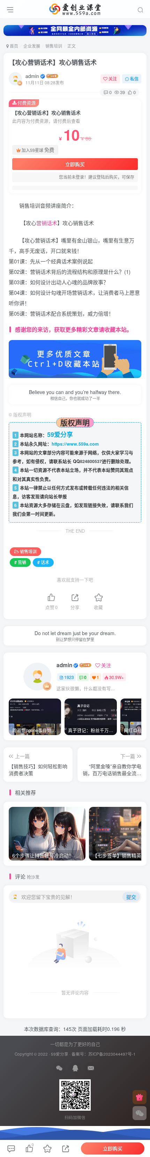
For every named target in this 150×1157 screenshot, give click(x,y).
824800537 (91, 461)
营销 (41, 222)
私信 (134, 79)
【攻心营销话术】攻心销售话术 (53, 62)
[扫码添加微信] (140, 1113)
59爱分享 (59, 1054)
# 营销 (20, 562)
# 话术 (43, 562)
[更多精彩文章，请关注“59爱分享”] (75, 358)
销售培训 (53, 46)
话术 (52, 222)
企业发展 (31, 46)
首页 (13, 46)
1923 (69, 677)
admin (32, 75)
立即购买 (75, 164)
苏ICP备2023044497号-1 (112, 1054)
